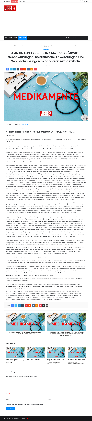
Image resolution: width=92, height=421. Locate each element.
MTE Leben (25, 124)
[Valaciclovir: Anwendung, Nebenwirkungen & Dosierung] (36, 352)
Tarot (15, 37)
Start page (12, 45)
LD (28, 37)
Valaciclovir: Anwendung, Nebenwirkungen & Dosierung (34, 360)
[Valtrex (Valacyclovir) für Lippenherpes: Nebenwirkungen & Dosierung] (15, 352)
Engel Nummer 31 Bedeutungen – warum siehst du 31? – (31, 1)
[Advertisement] (46, 25)
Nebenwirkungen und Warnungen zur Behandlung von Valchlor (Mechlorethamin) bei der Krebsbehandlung (55, 361)
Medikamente (22, 37)
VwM (10, 37)
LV (31, 37)
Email (7, 399)
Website (49, 399)
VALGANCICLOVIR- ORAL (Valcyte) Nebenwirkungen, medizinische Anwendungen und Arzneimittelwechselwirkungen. (76, 361)
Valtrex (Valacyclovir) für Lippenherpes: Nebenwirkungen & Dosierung (15, 361)
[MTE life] (10, 8)
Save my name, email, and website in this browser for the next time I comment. (25, 404)
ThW (6, 37)
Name (8, 393)
